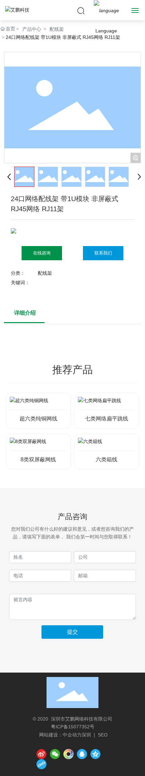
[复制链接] (41, 764)
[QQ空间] (95, 754)
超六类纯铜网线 (38, 418)
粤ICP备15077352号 (72, 726)
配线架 (57, 29)
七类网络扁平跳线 (106, 418)
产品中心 (31, 29)
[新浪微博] (41, 754)
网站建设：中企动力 (60, 734)
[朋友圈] (68, 754)
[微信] (55, 754)
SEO (103, 734)
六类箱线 (106, 459)
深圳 (86, 734)
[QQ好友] (82, 754)
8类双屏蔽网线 (38, 459)
